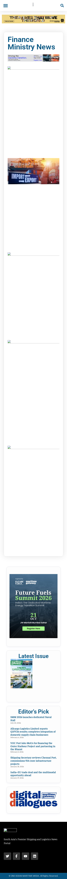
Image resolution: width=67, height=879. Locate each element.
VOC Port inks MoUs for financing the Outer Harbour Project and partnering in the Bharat (32, 746)
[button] (5, 5)
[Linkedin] (34, 856)
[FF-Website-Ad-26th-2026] (33, 637)
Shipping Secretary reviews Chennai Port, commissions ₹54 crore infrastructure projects (33, 760)
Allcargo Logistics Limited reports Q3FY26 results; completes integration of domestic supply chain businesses (33, 731)
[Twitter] (7, 856)
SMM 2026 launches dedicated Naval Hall (31, 718)
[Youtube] (25, 856)
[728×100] (33, 22)
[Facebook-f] (16, 856)
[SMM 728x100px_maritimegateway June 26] (33, 60)
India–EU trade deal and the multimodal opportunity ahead (33, 773)
